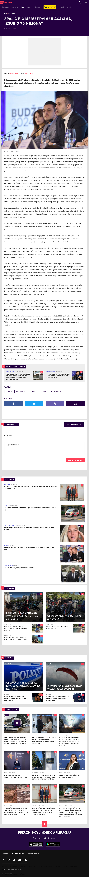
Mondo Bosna (33, 854)
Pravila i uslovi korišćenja (11, 870)
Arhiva (57, 867)
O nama (4, 867)
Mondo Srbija (18, 854)
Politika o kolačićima (45, 867)
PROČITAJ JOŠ (12, 710)
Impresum (23, 867)
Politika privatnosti (70, 867)
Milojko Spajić (56, 391)
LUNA (33, 391)
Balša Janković (13, 73)
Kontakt (32, 867)
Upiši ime (8, 436)
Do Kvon (9, 391)
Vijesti (26, 73)
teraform (42, 391)
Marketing (13, 867)
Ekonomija (11, 14)
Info (5, 14)
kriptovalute (21, 391)
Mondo (5, 854)
